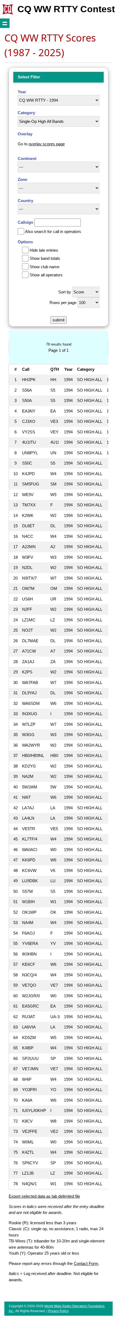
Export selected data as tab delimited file (44, 1196)
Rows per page (63, 302)
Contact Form (86, 1263)
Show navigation (5, 23)
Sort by (64, 292)
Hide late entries (44, 250)
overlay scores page (47, 144)
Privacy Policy (58, 1311)
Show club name (44, 266)
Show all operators (46, 275)
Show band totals (45, 258)
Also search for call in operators (53, 231)
